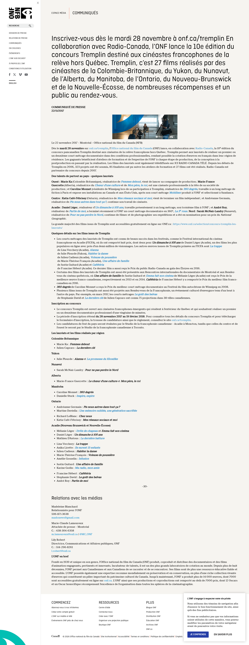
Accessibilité (123, 636)
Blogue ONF (151, 607)
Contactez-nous (106, 612)
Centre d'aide (104, 607)
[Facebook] (9, 75)
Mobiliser (175, 192)
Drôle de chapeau (87, 430)
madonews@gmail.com (65, 517)
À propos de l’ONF (17, 64)
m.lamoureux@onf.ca (64, 534)
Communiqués (15, 43)
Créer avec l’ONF (106, 616)
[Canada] (55, 637)
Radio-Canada (204, 148)
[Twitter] (14, 75)
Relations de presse (18, 38)
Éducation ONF (152, 620)
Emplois (179, 636)
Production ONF (153, 612)
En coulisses (15, 48)
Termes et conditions (140, 636)
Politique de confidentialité (162, 636)
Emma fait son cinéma (159, 275)
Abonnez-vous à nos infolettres (65, 607)
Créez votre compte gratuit (62, 612)
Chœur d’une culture (107, 185)
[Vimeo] (20, 75)
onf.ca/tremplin (98, 148)
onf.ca (108, 580)
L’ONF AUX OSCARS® (17, 58)
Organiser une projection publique (113, 620)
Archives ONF (152, 625)
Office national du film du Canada (131, 148)
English (12, 83)
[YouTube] (26, 75)
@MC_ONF (85, 534)
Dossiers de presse (18, 33)
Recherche (14, 26)
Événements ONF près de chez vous (67, 620)
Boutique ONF (105, 625)
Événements (14, 53)
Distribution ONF (153, 616)
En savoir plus (223, 634)
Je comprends (198, 634)
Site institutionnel (109, 636)
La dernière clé (94, 297)
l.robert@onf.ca (61, 550)
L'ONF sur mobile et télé (61, 616)
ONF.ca (149, 629)
